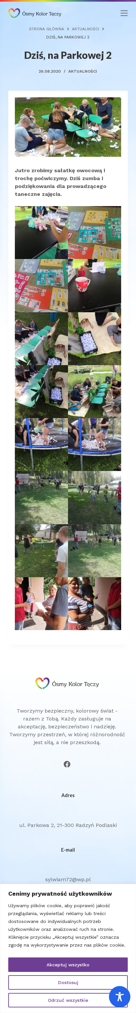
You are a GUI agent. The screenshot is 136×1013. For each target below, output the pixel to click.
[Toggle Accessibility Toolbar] (119, 996)
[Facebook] (67, 764)
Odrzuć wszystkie (68, 1000)
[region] (68, 948)
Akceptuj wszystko (68, 964)
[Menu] (124, 13)
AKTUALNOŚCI (82, 71)
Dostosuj (68, 982)
